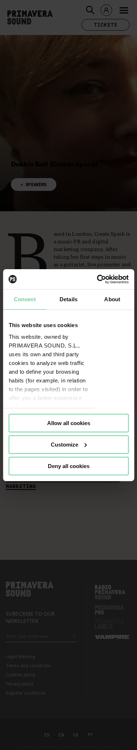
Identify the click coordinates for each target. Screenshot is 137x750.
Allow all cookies (68, 423)
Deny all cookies (69, 466)
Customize (64, 444)
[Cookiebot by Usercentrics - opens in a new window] (97, 279)
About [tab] (112, 299)
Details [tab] (68, 299)
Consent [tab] (25, 299)
